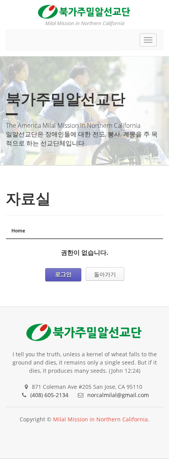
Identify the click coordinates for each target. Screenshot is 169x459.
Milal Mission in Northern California (100, 419)
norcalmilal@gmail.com (118, 395)
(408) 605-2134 (49, 395)
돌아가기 (105, 274)
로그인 (63, 274)
